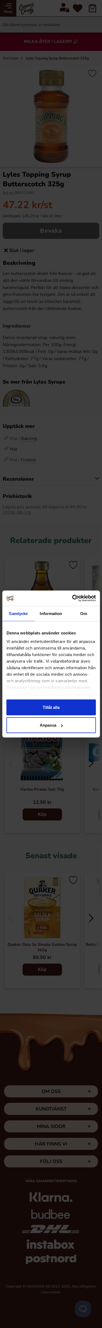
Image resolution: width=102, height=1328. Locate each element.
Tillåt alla (51, 707)
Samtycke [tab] (18, 613)
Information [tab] (51, 613)
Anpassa (48, 725)
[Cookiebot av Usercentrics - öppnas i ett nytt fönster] (73, 598)
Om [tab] (83, 613)
